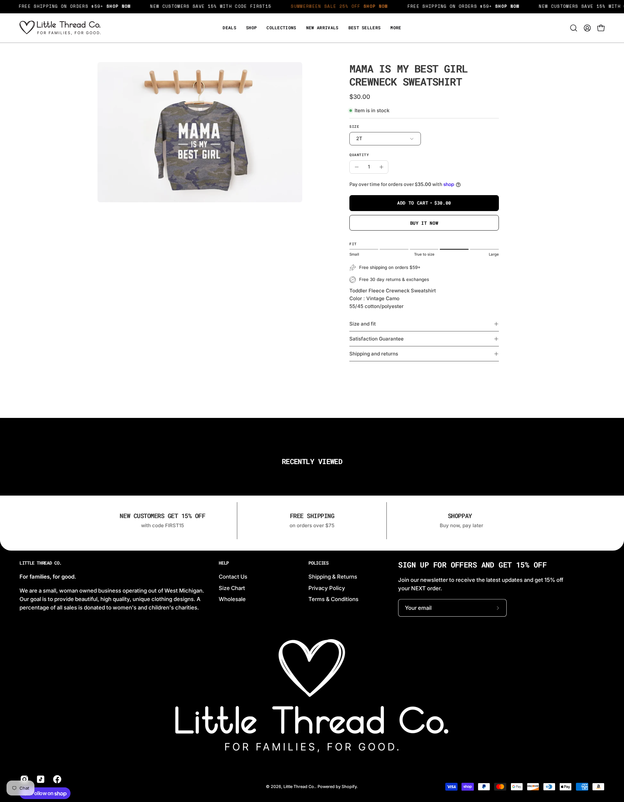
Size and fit (362, 324)
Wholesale (232, 599)
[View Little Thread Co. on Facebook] (56, 779)
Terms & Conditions (333, 599)
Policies (318, 563)
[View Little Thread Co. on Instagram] (23, 779)
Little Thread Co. (41, 563)
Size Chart (232, 587)
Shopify (349, 786)
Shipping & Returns (332, 576)
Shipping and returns (373, 354)
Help (224, 563)
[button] (395, 28)
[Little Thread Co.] (60, 28)
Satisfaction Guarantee (376, 339)
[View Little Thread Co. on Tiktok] (40, 779)
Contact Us (233, 576)
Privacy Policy (326, 587)
